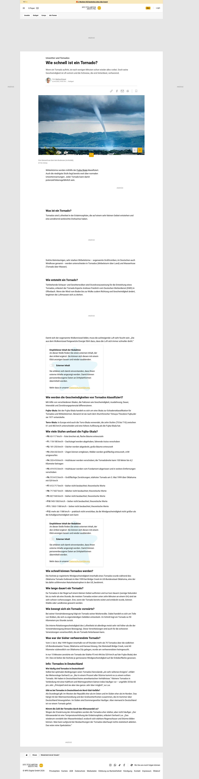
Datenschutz (80, 771)
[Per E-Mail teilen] (122, 91)
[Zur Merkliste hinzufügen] (135, 91)
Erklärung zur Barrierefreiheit (109, 771)
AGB (71, 771)
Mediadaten (92, 771)
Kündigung (127, 771)
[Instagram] (110, 765)
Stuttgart (35, 15)
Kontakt (137, 771)
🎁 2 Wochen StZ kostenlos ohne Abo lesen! (92, 2)
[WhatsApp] (115, 765)
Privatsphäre (54, 771)
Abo (148, 8)
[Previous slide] (134, 150)
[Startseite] (27, 755)
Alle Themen (53, 15)
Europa (44, 15)
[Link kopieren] (111, 91)
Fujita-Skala (82, 170)
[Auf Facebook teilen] (117, 91)
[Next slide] (140, 150)
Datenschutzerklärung (79, 387)
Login (158, 8)
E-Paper (31, 8)
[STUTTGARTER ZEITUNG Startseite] (91, 8)
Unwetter (27, 15)
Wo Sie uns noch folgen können (147, 765)
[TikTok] (119, 765)
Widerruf (156, 771)
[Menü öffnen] (24, 8)
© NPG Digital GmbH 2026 (33, 771)
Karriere (64, 771)
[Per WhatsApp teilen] (128, 91)
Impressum (146, 771)
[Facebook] (124, 765)
